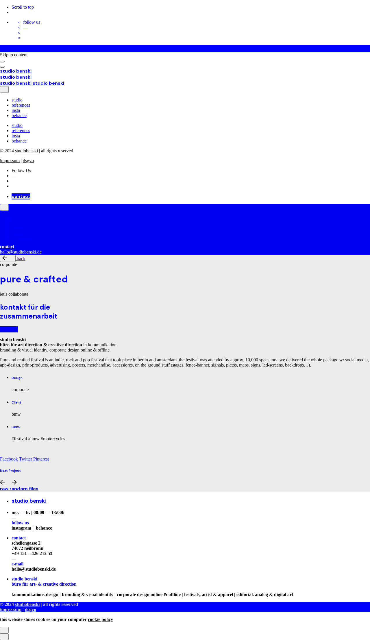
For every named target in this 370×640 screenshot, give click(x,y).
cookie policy (100, 619)
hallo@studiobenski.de (34, 569)
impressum (10, 160)
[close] (4, 89)
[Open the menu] (2, 61)
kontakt (9, 329)
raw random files (19, 489)
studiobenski (26, 150)
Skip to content (13, 54)
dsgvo (28, 160)
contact (21, 196)
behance (44, 528)
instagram (21, 528)
